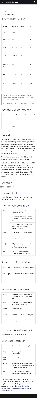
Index (6, 11)
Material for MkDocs (12, 396)
